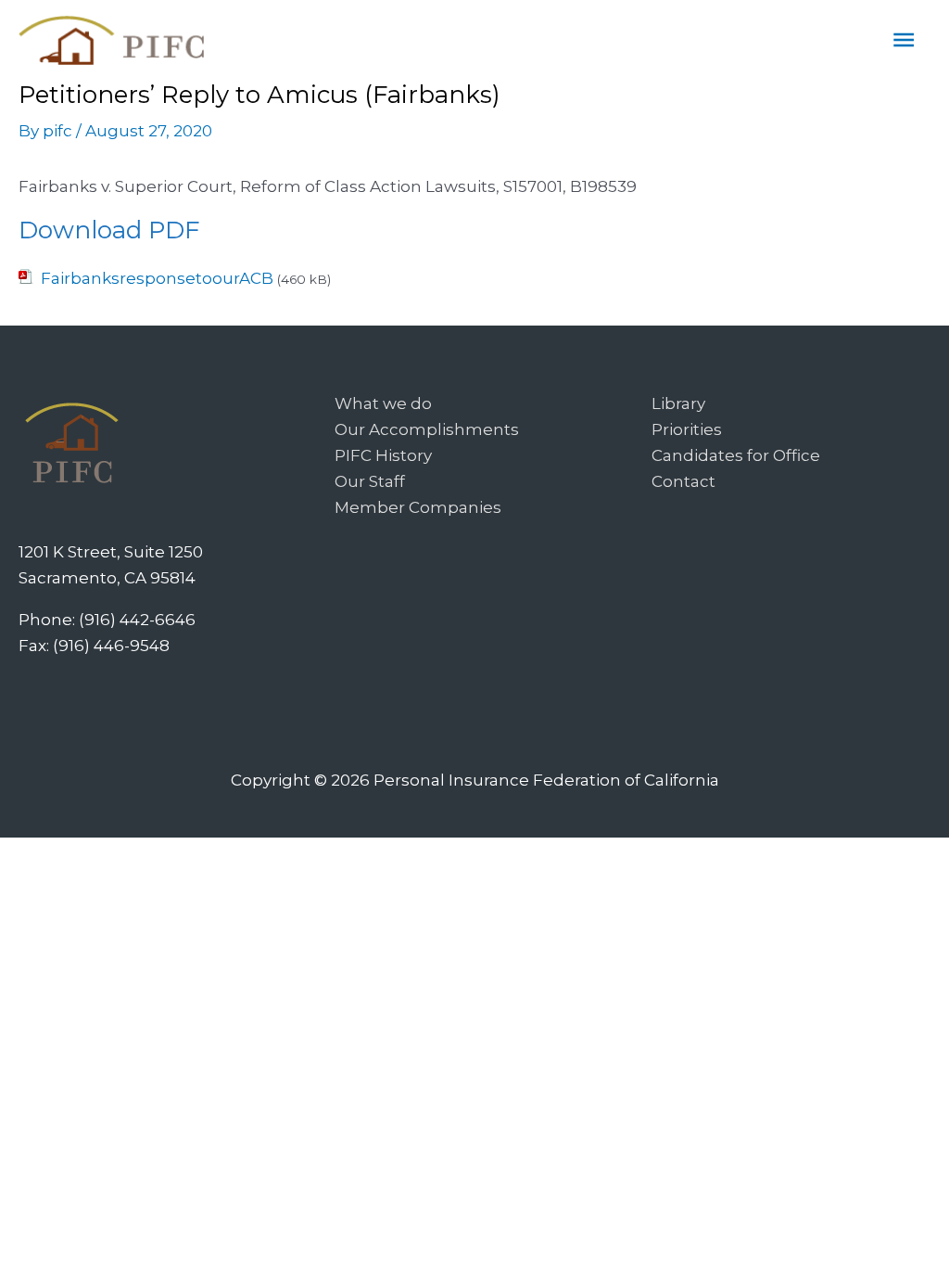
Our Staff (370, 481)
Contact (683, 481)
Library (678, 403)
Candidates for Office (736, 455)
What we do (383, 403)
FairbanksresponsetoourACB (157, 278)
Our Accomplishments (427, 429)
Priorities (687, 429)
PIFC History (383, 455)
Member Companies (418, 507)
